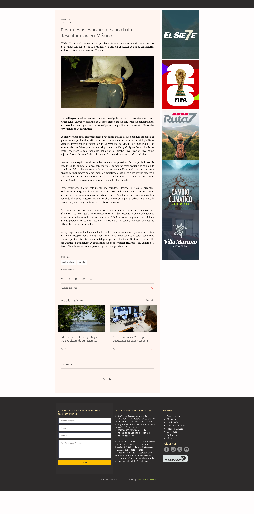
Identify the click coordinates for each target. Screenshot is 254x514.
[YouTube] (186, 449)
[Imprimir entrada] (90, 278)
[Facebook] (166, 449)
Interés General (68, 269)
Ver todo (150, 300)
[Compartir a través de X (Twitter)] (69, 278)
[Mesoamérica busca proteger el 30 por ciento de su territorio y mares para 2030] (81, 318)
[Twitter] (179, 449)
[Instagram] (173, 449)
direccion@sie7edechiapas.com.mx (133, 452)
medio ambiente (68, 262)
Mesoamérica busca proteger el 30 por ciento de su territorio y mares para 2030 (80, 338)
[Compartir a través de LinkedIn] (76, 278)
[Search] (196, 4)
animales (82, 262)
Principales (173, 416)
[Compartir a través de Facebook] (62, 278)
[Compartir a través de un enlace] (83, 278)
